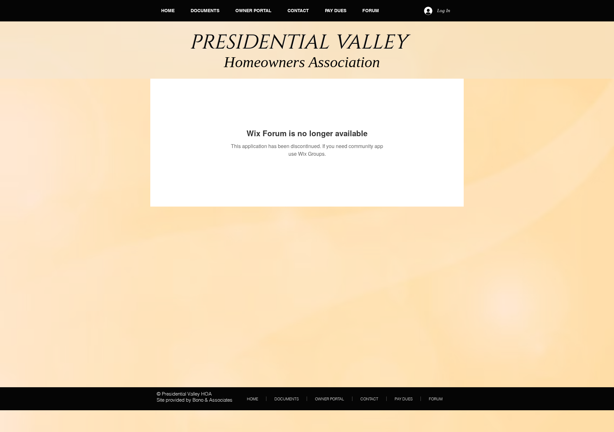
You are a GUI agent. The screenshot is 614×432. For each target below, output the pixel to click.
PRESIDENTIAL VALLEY (301, 42)
